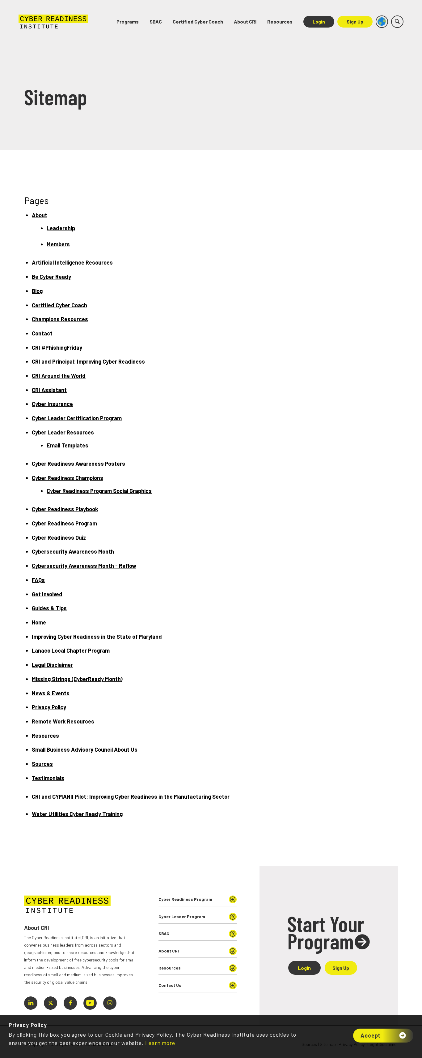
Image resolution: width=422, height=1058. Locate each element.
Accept (371, 1035)
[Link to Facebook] (70, 1003)
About (39, 215)
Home (39, 622)
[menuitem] (129, 22)
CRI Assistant (49, 389)
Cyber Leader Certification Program (77, 418)
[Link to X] (50, 1003)
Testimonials (48, 778)
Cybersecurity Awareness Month (73, 551)
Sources (42, 763)
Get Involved (47, 594)
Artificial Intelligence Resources (72, 262)
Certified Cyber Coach (59, 305)
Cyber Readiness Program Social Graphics (99, 490)
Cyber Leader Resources (63, 432)
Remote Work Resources (63, 721)
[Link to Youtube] (90, 1003)
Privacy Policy (49, 707)
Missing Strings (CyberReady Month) (77, 679)
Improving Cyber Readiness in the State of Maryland (97, 636)
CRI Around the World (59, 375)
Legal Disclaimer (52, 664)
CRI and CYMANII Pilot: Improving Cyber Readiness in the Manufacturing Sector (131, 796)
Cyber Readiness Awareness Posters (78, 463)
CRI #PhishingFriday (57, 347)
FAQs (38, 580)
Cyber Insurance (52, 403)
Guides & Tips (49, 608)
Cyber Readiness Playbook (65, 509)
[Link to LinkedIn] (30, 1003)
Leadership (61, 228)
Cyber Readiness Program (64, 523)
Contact (42, 333)
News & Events (51, 693)
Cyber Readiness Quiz (59, 537)
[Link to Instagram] (109, 1003)
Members (58, 244)
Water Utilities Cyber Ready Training (77, 813)
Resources (45, 735)
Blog (37, 290)
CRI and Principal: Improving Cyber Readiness (88, 361)
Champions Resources (60, 319)
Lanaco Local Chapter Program (71, 650)
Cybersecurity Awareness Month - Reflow (84, 565)
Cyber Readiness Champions (67, 477)
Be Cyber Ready (51, 276)
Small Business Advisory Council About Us (84, 749)
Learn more (160, 1042)
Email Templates (67, 445)
